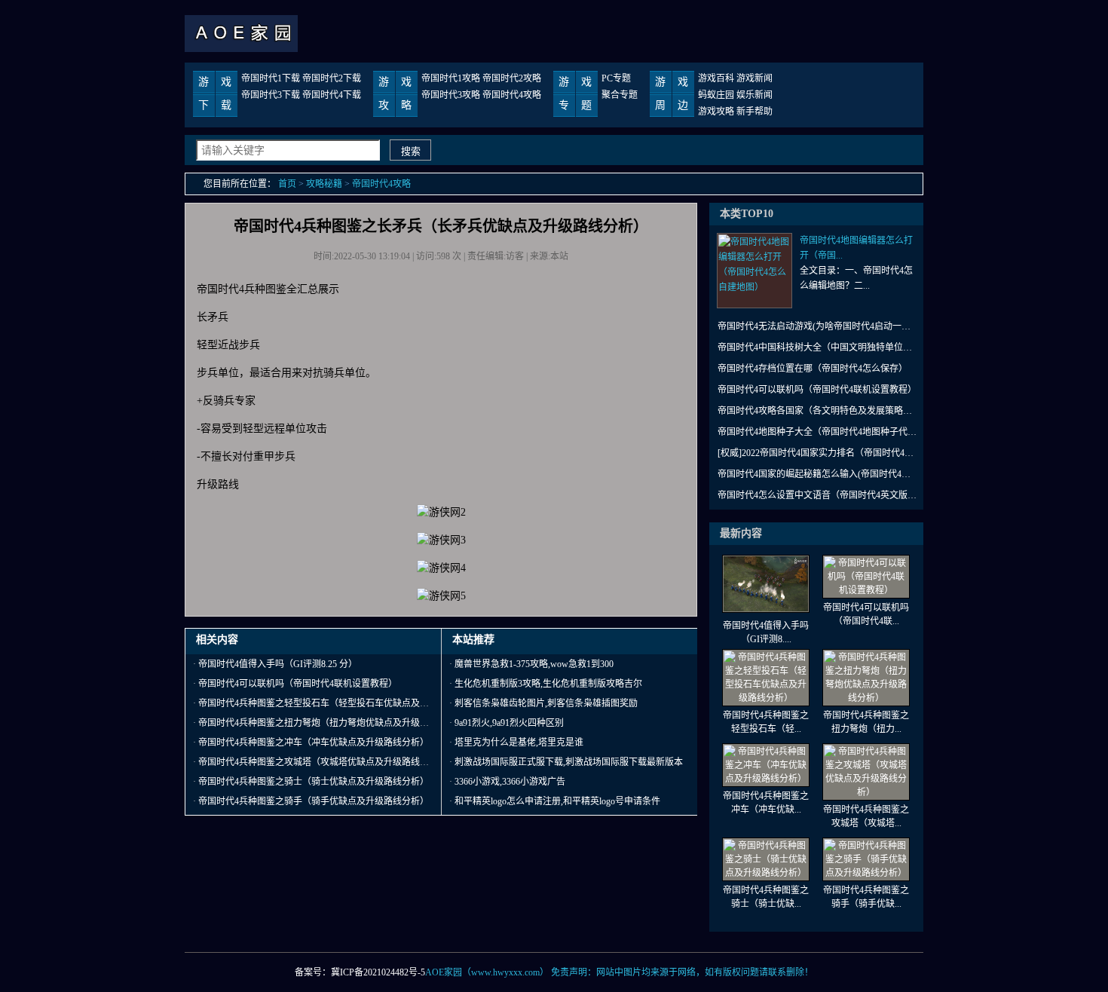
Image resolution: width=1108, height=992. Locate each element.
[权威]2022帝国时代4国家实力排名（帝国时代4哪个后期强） (818, 453)
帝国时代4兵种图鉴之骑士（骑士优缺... (766, 897)
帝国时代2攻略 (511, 78)
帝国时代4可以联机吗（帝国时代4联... (866, 614)
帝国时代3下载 (270, 95)
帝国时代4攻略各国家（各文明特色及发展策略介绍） (818, 411)
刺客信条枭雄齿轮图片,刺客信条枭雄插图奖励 (546, 703)
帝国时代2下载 (331, 78)
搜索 (411, 151)
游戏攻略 (716, 111)
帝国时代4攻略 (511, 95)
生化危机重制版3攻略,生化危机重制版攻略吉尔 (548, 683)
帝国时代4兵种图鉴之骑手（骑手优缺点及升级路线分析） (313, 801)
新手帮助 (754, 111)
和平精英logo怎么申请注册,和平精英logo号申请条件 (557, 801)
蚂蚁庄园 (716, 95)
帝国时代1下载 (270, 78)
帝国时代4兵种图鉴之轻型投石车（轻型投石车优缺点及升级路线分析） (340, 703)
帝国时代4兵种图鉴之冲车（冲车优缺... (766, 803)
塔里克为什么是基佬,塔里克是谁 (519, 742)
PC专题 (616, 78)
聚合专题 (619, 95)
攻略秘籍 (324, 184)
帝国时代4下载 (331, 95)
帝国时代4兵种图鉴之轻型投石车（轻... (766, 722)
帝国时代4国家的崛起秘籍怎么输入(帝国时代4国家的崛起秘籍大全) (818, 474)
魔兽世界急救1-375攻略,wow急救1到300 (534, 664)
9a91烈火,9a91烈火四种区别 (509, 723)
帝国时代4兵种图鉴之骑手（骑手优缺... (866, 897)
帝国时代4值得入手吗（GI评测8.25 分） (277, 664)
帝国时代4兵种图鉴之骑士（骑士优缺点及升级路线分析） (313, 781)
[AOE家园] (241, 49)
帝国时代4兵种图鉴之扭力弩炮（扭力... (866, 722)
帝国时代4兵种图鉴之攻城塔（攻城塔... (866, 816)
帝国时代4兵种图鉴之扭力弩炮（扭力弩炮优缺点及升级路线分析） (331, 723)
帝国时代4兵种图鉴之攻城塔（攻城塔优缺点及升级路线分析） (322, 762)
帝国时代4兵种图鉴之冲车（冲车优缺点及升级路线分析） (313, 742)
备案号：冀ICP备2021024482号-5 (360, 972)
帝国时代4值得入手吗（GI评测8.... (766, 632)
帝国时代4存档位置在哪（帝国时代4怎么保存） (813, 368)
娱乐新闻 (754, 95)
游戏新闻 (754, 78)
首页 (287, 184)
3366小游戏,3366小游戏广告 (510, 781)
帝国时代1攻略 (450, 78)
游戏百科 (716, 78)
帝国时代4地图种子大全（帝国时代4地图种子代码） (818, 432)
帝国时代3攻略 (450, 95)
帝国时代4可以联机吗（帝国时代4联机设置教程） (297, 683)
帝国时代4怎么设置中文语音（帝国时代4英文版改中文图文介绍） (818, 495)
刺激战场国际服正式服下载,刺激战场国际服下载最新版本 (569, 762)
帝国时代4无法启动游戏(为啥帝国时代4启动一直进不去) (818, 326)
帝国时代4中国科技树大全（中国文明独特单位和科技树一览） (818, 347)
